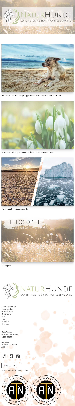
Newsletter (5, 324)
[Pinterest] (18, 356)
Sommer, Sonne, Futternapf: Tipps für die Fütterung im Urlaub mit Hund (31, 95)
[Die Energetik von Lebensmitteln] (37, 181)
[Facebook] (11, 356)
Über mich (5, 321)
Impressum (5, 342)
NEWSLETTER (9, 366)
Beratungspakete (7, 309)
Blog (3, 319)
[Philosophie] (37, 238)
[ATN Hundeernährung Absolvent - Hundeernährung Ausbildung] (16, 404)
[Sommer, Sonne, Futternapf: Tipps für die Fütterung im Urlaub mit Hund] (37, 68)
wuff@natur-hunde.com (9, 334)
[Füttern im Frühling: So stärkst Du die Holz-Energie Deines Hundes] (37, 125)
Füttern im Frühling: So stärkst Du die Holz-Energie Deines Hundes (28, 152)
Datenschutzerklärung (9, 344)
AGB (3, 347)
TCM (3, 316)
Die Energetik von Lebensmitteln (14, 209)
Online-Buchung (7, 311)
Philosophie (6, 265)
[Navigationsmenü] (71, 36)
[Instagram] (5, 356)
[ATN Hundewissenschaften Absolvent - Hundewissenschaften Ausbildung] (46, 404)
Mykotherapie (6, 314)
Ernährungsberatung (8, 306)
